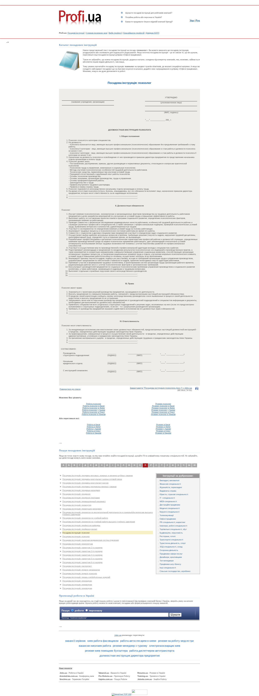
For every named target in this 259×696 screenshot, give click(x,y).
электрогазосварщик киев (164, 645)
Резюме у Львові (163, 429)
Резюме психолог (163, 404)
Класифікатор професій (133, 33)
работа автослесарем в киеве (138, 640)
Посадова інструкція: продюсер (76, 494)
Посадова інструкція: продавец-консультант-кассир (85, 483)
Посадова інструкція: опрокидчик (77, 581)
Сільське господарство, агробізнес (175, 571)
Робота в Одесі (93, 431)
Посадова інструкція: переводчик (77, 585)
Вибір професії (115, 33)
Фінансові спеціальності (170, 484)
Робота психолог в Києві (93, 406)
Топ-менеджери (167, 561)
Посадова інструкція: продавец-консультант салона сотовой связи (92, 479)
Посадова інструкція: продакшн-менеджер (81, 490)
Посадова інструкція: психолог (76, 536)
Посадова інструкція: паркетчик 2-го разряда (82, 548)
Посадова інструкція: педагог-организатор (81, 570)
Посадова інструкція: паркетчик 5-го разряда (82, 559)
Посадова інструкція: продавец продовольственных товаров (89, 487)
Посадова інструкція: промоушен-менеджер (82, 509)
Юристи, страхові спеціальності (174, 494)
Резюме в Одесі (163, 431)
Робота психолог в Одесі (93, 412)
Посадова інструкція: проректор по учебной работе (85, 518)
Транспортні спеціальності (171, 540)
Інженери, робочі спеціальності (173, 526)
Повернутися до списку (70, 389)
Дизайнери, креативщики (171, 557)
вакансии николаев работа (95, 645)
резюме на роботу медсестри (176, 640)
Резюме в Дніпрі (163, 427)
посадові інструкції (142, 13)
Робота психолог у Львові (93, 410)
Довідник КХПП (152, 33)
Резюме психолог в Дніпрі (163, 408)
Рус (198, 20)
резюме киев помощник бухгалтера (106, 650)
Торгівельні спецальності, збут (173, 529)
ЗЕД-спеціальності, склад (171, 547)
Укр (192, 20)
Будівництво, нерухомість (171, 533)
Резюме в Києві (163, 425)
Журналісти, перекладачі (171, 487)
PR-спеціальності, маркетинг (172, 522)
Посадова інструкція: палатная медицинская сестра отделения (90, 540)
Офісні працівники (168, 519)
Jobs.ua (117, 635)
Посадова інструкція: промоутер (76, 505)
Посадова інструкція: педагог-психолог (79, 573)
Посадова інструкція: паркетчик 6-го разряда (82, 562)
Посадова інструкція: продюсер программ (81, 498)
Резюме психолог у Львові (163, 410)
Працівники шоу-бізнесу (170, 564)
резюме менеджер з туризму (130, 645)
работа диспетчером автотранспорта (151, 650)
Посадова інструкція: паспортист (77, 566)
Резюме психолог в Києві (163, 406)
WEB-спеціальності (168, 501)
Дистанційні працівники (170, 505)
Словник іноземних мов (96, 33)
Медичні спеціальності (170, 508)
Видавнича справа (168, 491)
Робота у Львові (94, 429)
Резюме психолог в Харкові (163, 414)
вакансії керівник (75, 640)
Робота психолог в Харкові (94, 414)
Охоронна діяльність (169, 550)
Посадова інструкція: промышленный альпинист (84, 501)
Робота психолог (93, 404)
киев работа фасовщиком (102, 640)
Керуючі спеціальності (169, 512)
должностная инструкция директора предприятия (130, 655)
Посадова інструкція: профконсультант (79, 529)
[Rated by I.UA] (139, 694)
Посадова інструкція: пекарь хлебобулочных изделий (86, 577)
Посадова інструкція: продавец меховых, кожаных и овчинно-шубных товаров (97, 475)
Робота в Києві (93, 425)
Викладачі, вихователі (169, 480)
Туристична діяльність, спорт (173, 543)
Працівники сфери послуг (171, 554)
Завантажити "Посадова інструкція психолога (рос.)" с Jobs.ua (161, 388)
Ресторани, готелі (167, 536)
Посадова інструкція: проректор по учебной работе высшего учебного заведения (98, 522)
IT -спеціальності (167, 498)
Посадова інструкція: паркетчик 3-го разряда (82, 551)
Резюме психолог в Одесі (163, 412)
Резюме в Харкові (163, 433)
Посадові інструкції (75, 33)
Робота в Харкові (93, 433)
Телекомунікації (167, 515)
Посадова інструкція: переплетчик (77, 544)
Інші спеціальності (168, 568)
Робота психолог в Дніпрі (93, 408)
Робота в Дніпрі (93, 427)
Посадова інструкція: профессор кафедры (81, 525)
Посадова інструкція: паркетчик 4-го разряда (82, 555)
